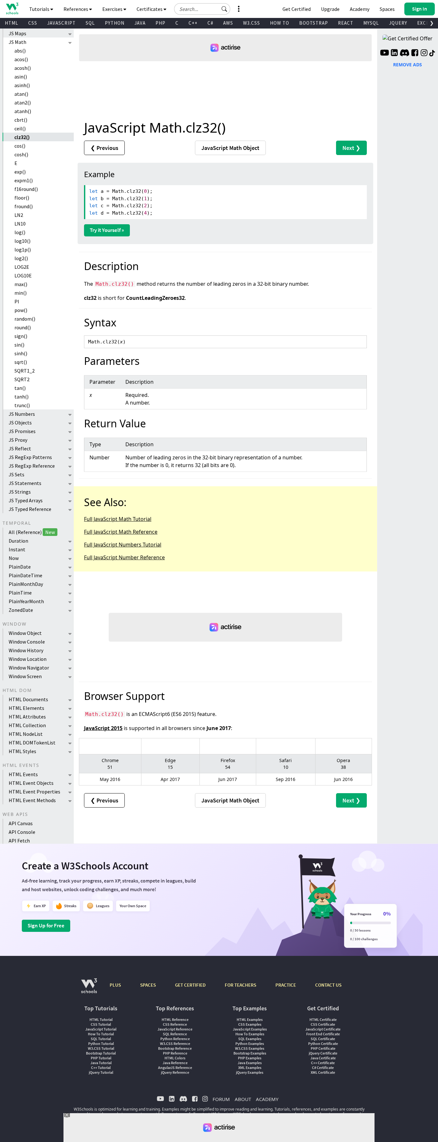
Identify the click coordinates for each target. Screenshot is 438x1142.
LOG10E (23, 275)
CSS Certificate (323, 1024)
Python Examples (249, 1043)
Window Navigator (29, 667)
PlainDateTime (25, 575)
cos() (19, 146)
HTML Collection (27, 725)
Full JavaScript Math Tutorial (117, 518)
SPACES (148, 985)
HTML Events (23, 774)
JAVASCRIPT (61, 23)
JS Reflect (20, 448)
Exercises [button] (112, 9)
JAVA (140, 23)
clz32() (21, 137)
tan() (20, 388)
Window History (26, 650)
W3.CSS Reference (175, 1043)
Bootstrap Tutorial (101, 1053)
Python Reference (175, 1038)
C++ (193, 23)
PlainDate (20, 566)
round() (22, 327)
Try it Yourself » (107, 230)
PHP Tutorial (101, 1058)
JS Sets (16, 474)
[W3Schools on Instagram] (424, 53)
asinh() (22, 85)
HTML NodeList (26, 734)
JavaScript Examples (250, 1029)
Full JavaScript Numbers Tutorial (122, 544)
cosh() (21, 154)
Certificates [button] (150, 9)
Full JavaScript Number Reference (124, 557)
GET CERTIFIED (190, 985)
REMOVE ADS (407, 65)
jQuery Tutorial (101, 1072)
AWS (228, 23)
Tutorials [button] (39, 9)
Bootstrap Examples (249, 1053)
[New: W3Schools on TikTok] (432, 53)
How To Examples (249, 1033)
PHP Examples (249, 1058)
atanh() (22, 111)
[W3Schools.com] (89, 989)
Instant (17, 549)
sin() (19, 344)
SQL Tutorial (101, 1038)
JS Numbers (22, 414)
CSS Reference (175, 1024)
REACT (345, 23)
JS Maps (17, 33)
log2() (21, 258)
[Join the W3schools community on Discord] (404, 53)
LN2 (18, 215)
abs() (20, 50)
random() (24, 319)
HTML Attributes (27, 716)
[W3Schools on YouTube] (384, 53)
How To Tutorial (101, 1033)
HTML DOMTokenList (32, 742)
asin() (20, 76)
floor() (21, 197)
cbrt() (20, 120)
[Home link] (12, 8)
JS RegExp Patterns (30, 457)
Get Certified (296, 9)
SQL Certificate (323, 1038)
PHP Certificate (323, 1048)
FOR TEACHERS (240, 985)
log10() (22, 241)
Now (14, 558)
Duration (18, 541)
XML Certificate (323, 1072)
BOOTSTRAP (313, 23)
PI (16, 301)
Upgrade (330, 9)
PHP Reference (175, 1053)
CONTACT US (328, 985)
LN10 (20, 223)
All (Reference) (32, 532)
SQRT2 (21, 379)
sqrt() (20, 362)
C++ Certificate (323, 1062)
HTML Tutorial (101, 1019)
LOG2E (21, 267)
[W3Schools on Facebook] (415, 53)
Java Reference (175, 1062)
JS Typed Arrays (26, 500)
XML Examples (249, 1067)
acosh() (22, 68)
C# (210, 23)
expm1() (23, 180)
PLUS (115, 985)
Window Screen (25, 676)
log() (19, 232)
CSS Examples (249, 1024)
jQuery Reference (175, 1072)
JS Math (17, 42)
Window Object (25, 633)
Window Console (27, 641)
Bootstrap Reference (175, 1048)
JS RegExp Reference (32, 466)
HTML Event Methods (32, 800)
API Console (22, 832)
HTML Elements (26, 708)
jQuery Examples (249, 1072)
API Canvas (21, 823)
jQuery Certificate (323, 1053)
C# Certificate (323, 1067)
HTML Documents (28, 699)
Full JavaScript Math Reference (120, 531)
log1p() (22, 249)
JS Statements (25, 483)
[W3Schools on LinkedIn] (394, 53)
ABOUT (243, 1099)
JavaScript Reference (174, 1029)
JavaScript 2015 (103, 728)
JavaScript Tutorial (100, 1029)
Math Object (230, 148)
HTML (11, 23)
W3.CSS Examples (249, 1048)
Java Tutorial (101, 1062)
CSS (32, 23)
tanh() (21, 396)
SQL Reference (175, 1033)
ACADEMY (267, 1099)
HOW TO (279, 23)
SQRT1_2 (24, 370)
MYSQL (371, 23)
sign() (20, 336)
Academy (359, 9)
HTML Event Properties (34, 791)
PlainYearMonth (26, 601)
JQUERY (398, 23)
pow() (20, 310)
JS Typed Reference (30, 509)
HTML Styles (22, 751)
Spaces (387, 9)
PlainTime (20, 592)
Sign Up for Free (46, 925)
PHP (160, 23)
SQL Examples (249, 1038)
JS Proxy (18, 440)
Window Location (27, 659)
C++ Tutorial (101, 1067)
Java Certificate (323, 1058)
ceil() (20, 128)
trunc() (22, 405)
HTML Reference (175, 1019)
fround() (23, 206)
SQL (90, 23)
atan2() (22, 102)
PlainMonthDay (26, 584)
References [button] (76, 9)
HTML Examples (250, 1019)
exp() (20, 171)
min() (20, 293)
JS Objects (20, 422)
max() (20, 284)
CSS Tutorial (101, 1024)
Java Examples (250, 1062)
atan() (21, 94)
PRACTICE (285, 985)
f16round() (26, 189)
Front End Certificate (323, 1033)
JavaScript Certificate (323, 1029)
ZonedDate (21, 610)
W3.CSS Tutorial (101, 1048)
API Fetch (19, 840)
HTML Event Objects (31, 783)
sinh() (20, 353)
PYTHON (114, 23)
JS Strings (20, 492)
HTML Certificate (323, 1019)
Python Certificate (323, 1043)
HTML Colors (174, 1058)
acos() (21, 59)
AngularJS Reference (175, 1067)
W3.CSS (251, 23)
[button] (224, 9)
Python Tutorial (101, 1043)
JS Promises (22, 431)
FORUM (221, 1099)
